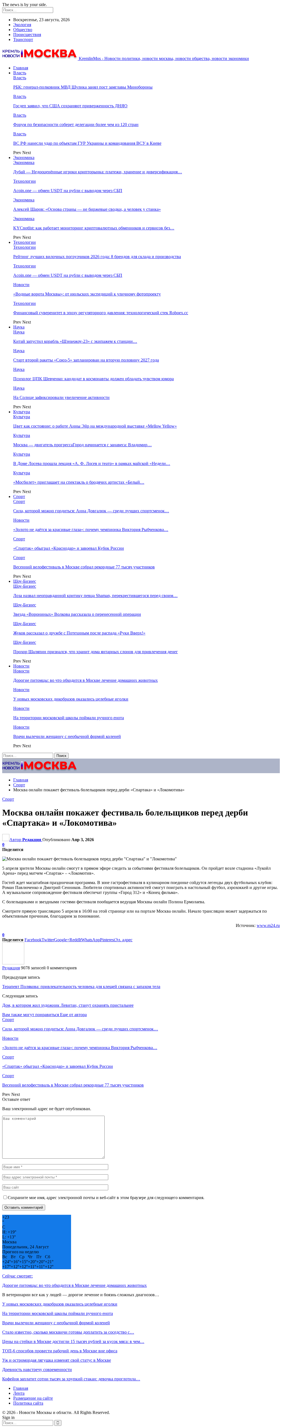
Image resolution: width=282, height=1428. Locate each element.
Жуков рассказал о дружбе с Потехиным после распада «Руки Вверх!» (79, 633)
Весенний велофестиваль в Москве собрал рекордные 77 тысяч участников (84, 567)
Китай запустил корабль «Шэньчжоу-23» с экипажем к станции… (75, 341)
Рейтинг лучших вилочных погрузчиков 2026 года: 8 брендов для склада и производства (97, 256)
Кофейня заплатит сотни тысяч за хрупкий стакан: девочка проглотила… (71, 1379)
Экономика (23, 157)
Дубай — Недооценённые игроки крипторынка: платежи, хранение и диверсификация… (97, 171)
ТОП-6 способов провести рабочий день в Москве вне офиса (59, 1350)
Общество (22, 29)
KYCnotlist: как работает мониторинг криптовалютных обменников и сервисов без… (93, 228)
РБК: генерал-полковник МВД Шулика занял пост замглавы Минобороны (83, 87)
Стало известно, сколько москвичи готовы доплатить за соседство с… (68, 1332)
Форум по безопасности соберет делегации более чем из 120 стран (76, 124)
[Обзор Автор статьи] (13, 963)
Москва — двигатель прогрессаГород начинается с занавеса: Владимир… (82, 444)
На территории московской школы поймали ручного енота (68, 717)
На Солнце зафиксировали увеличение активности (61, 397)
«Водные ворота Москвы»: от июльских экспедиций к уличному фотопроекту (87, 294)
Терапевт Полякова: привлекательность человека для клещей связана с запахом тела (81, 986)
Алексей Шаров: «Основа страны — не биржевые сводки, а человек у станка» (87, 209)
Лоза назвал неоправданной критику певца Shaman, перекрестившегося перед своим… (95, 595)
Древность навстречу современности (37, 1369)
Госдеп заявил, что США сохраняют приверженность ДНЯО (70, 105)
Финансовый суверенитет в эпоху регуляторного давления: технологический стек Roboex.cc (100, 312)
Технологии (24, 181)
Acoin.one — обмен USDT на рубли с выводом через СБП (67, 190)
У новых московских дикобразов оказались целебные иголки (70, 699)
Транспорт (23, 39)
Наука (19, 327)
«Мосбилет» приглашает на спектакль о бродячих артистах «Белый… (78, 482)
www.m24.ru (268, 925)
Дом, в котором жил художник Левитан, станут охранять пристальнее (68, 1005)
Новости (21, 284)
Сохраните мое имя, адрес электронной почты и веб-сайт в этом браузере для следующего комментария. (106, 1197)
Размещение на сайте (33, 1398)
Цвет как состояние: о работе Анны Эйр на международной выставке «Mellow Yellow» (95, 426)
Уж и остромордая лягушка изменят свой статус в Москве (56, 1360)
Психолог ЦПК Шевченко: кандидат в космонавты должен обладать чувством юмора (93, 378)
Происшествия (27, 34)
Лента (19, 1393)
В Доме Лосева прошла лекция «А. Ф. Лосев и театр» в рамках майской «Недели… (91, 463)
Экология (22, 24)
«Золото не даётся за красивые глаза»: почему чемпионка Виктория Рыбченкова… (90, 529)
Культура (21, 411)
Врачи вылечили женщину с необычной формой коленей (67, 736)
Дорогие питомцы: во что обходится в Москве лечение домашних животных (85, 680)
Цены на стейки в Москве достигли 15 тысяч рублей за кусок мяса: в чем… (73, 1341)
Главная (20, 67)
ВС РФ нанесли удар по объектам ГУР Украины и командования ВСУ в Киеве (87, 143)
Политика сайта (28, 1403)
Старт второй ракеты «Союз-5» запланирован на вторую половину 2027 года (86, 360)
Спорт (19, 496)
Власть (19, 72)
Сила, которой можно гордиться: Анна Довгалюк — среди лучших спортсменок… (91, 510)
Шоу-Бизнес (24, 581)
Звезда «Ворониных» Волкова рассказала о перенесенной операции (77, 614)
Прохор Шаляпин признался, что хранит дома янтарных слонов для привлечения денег (95, 651)
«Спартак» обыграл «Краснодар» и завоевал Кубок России (68, 548)
